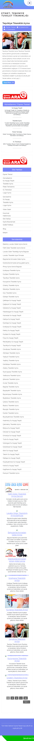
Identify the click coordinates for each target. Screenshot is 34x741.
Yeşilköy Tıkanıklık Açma (11, 360)
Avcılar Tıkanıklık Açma (10, 383)
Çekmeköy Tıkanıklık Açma (12, 424)
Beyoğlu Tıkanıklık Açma (11, 409)
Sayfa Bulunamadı (9, 222)
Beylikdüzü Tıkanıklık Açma (12, 398)
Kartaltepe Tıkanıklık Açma (11, 364)
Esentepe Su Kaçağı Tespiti (12, 323)
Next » (26, 702)
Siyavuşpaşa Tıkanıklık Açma (12, 372)
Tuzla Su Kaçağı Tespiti (10, 439)
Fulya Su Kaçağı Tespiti (10, 338)
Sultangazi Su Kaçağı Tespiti (12, 443)
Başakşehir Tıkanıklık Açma (12, 390)
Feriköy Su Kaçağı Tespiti (11, 330)
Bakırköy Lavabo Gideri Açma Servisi (15, 244)
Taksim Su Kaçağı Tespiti (11, 454)
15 (25, 698)
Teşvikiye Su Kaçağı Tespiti (12, 345)
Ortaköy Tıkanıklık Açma (11, 285)
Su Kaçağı (6, 199)
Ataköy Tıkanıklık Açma (10, 368)
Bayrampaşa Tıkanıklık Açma (12, 394)
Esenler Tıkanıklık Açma (10, 413)
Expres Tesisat (7, 174)
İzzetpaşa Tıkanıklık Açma (11, 270)
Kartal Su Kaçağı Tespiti (11, 466)
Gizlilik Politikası (8, 225)
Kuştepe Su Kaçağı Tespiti (11, 334)
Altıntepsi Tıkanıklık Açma (11, 353)
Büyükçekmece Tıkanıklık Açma (13, 417)
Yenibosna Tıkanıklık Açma (11, 375)
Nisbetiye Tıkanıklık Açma (11, 289)
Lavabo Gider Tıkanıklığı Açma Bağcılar (16, 252)
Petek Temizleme (8, 187)
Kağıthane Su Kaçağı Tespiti (12, 469)
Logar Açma (7, 193)
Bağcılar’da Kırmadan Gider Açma (14, 259)
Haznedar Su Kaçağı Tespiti (12, 315)
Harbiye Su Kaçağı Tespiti (11, 319)
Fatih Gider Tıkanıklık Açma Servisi (14, 248)
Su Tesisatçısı (7, 190)
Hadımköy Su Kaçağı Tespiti (12, 420)
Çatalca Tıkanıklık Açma (11, 402)
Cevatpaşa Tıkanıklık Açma (12, 349)
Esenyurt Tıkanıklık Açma (11, 473)
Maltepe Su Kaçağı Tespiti (11, 458)
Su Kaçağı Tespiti (8, 181)
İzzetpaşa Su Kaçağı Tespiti (12, 327)
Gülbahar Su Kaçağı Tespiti (12, 308)
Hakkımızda (7, 216)
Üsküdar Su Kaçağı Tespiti (11, 432)
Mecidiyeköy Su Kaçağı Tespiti (13, 342)
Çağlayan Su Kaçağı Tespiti (12, 304)
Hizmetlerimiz (7, 178)
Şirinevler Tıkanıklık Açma (11, 379)
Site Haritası (7, 219)
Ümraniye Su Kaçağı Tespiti (12, 435)
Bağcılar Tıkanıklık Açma (11, 387)
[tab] (29, 3)
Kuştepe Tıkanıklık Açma (11, 274)
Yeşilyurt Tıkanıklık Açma (11, 357)
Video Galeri (7, 209)
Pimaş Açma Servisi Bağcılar (12, 267)
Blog (4, 229)
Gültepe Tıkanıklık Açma (11, 297)
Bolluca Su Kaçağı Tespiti (11, 428)
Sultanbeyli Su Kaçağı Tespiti (12, 447)
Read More (9, 83)
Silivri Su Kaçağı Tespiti (10, 450)
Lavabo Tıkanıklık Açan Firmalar (13, 255)
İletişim (5, 232)
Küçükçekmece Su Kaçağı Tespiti (14, 462)
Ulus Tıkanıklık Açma (9, 293)
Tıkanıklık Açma (8, 184)
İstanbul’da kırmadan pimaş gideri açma (16, 263)
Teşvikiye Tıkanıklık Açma (11, 278)
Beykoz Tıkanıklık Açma (10, 405)
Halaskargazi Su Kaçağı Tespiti (13, 312)
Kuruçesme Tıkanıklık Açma (12, 282)
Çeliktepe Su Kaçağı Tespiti (12, 300)
